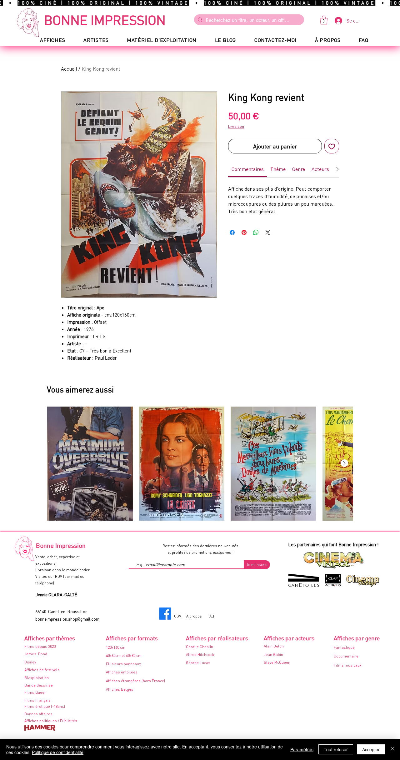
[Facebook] (165, 614)
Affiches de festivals (42, 670)
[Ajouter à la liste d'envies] (331, 146)
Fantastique (344, 647)
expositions (45, 563)
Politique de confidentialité (57, 752)
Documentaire (346, 656)
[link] (248, 169)
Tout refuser (336, 749)
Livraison (236, 126)
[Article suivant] (344, 463)
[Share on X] (268, 232)
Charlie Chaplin (199, 646)
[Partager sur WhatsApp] (256, 232)
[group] (200, 463)
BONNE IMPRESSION (105, 19)
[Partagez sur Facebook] (232, 232)
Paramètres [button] (301, 749)
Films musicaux (348, 665)
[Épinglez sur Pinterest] (244, 232)
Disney (30, 662)
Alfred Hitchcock (200, 654)
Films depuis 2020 (40, 646)
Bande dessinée (38, 685)
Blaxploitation (36, 677)
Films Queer (35, 692)
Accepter (371, 749)
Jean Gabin (273, 654)
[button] (324, 20)
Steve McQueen (277, 662)
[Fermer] (392, 749)
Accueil (69, 68)
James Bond (35, 654)
